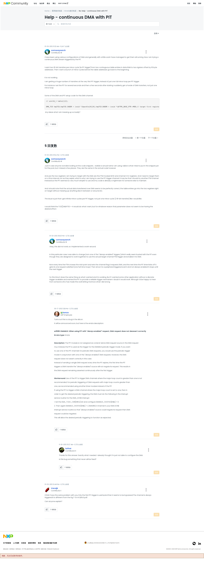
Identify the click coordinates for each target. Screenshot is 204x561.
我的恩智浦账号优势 (50, 543)
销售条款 (18, 549)
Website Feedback (53, 549)
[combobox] (107, 23)
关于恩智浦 (7, 543)
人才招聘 (16, 543)
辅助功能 (43, 549)
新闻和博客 (32, 543)
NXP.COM (62, 3)
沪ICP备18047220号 (113, 543)
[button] (146, 51)
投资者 (23, 543)
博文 (54, 3)
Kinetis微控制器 (70, 11)
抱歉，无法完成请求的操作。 (13, 556)
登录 (199, 3)
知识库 (42, 3)
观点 (48, 3)
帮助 (194, 3)
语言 (188, 3)
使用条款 (12, 549)
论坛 (35, 3)
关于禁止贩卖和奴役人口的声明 (31, 549)
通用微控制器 (57, 11)
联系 (39, 543)
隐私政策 (5, 549)
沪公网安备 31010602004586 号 (96, 543)
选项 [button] (155, 33)
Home (47, 11)
